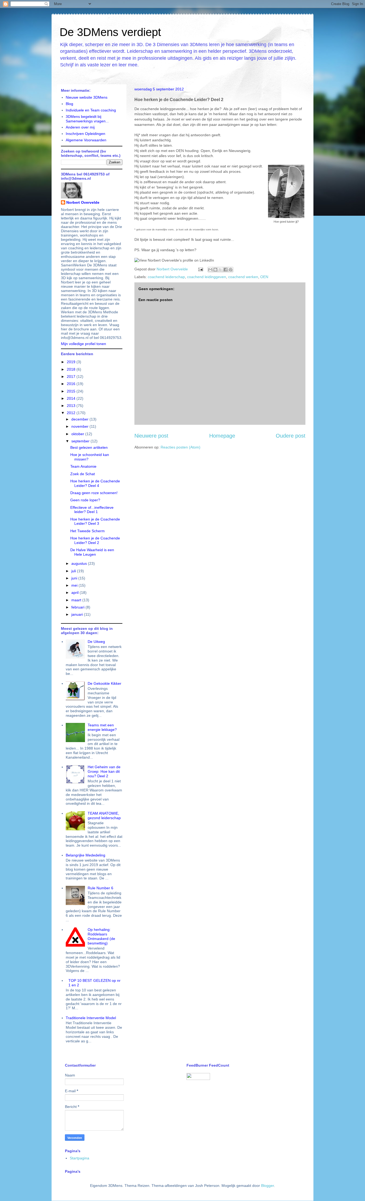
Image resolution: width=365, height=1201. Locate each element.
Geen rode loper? (85, 500)
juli (74, 571)
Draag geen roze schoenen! (94, 493)
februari (78, 607)
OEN (264, 277)
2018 (71, 369)
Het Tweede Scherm (87, 531)
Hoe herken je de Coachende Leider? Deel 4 (95, 483)
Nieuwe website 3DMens (86, 97)
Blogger (267, 1185)
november (80, 426)
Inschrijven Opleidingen (85, 133)
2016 (71, 384)
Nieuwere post (151, 436)
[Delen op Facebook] (225, 269)
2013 (71, 405)
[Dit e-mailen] (210, 269)
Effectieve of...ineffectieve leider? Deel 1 (92, 509)
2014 (71, 398)
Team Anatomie (83, 466)
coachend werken (243, 277)
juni (74, 578)
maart (76, 600)
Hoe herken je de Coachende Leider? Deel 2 (95, 540)
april (75, 592)
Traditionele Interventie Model (91, 1018)
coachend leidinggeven (206, 277)
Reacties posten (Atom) (180, 447)
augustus (79, 563)
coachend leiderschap (166, 277)
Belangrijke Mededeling (85, 855)
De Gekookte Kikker (104, 683)
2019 (71, 362)
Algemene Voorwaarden (86, 140)
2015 (71, 391)
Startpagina (79, 1158)
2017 (71, 376)
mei (75, 585)
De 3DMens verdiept (110, 32)
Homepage (222, 436)
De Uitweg (96, 641)
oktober (78, 434)
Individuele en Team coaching (91, 110)
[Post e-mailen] (200, 269)
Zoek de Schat (82, 474)
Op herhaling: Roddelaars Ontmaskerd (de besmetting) (101, 936)
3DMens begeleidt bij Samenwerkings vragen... (87, 118)
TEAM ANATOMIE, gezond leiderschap (104, 815)
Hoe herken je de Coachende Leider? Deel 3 (95, 521)
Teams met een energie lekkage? (102, 727)
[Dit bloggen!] (215, 269)
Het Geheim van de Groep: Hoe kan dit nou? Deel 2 (104, 771)
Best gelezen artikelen (89, 447)
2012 (71, 413)
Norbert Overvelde (82, 202)
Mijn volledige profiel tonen (83, 344)
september (81, 441)
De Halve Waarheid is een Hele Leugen (92, 552)
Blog (69, 104)
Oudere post (290, 436)
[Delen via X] (220, 269)
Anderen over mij (80, 127)
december (80, 419)
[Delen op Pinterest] (230, 269)
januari (77, 614)
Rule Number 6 (100, 888)
